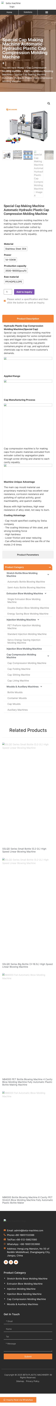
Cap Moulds (14, 704)
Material (8, 244)
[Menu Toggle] (46, 12)
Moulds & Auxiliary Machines (23, 686)
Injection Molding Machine (21, 619)
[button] (48, 103)
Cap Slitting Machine (18, 674)
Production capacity (15, 266)
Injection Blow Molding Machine (24, 648)
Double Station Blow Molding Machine (28, 607)
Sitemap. (20, 1381)
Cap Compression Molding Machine (21, 656)
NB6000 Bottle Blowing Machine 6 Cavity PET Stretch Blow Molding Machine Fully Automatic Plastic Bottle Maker (27, 1200)
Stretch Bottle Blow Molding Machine (22, 574)
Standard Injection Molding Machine (27, 634)
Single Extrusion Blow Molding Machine (23, 600)
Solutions (28, 12)
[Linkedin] (11, 1262)
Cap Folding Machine (18, 668)
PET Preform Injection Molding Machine (24, 627)
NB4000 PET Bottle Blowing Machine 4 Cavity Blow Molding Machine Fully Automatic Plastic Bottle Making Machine (27, 1082)
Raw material (11, 277)
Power (7, 255)
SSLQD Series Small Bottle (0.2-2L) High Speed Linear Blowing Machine (24, 850)
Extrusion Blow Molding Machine (25, 593)
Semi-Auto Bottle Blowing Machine (26, 587)
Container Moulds (17, 698)
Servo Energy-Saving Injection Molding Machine (23, 641)
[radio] (15, 249)
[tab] (28, 318)
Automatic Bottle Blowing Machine (26, 581)
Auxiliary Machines (17, 709)
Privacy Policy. (33, 1381)
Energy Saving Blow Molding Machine (27, 613)
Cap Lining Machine (18, 680)
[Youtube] (16, 1262)
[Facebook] (6, 1262)
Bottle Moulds (15, 692)
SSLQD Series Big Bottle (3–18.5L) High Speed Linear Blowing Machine (27, 965)
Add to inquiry (24, 291)
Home (9, 12)
